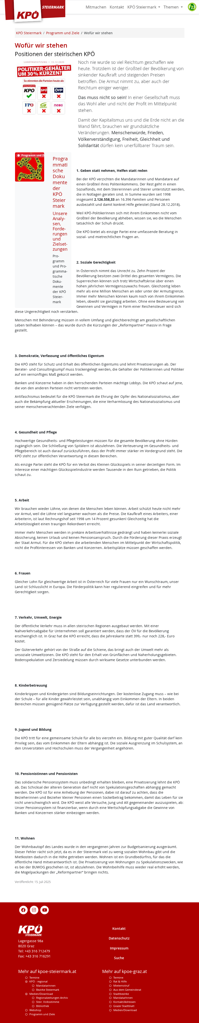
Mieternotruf (121, 985)
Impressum (119, 948)
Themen (172, 7)
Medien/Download (41, 994)
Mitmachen (96, 7)
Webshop (35, 1010)
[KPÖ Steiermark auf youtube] (44, 909)
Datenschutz (119, 938)
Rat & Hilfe (120, 981)
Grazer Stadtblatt (123, 1006)
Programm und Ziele (42, 1014)
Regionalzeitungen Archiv (52, 997)
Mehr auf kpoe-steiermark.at (47, 971)
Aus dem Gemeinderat (127, 989)
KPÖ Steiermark (142, 7)
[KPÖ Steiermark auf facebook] (23, 909)
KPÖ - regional (38, 981)
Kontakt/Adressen (124, 1002)
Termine (34, 977)
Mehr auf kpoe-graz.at (124, 971)
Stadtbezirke (121, 994)
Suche (119, 958)
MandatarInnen (123, 997)
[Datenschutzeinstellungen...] (192, 7)
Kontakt (117, 7)
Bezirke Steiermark (47, 989)
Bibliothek (42, 1006)
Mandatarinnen (46, 985)
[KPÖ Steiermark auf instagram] (34, 909)
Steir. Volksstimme (47, 1002)
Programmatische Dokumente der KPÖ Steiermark (60, 182)
